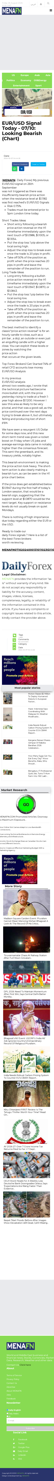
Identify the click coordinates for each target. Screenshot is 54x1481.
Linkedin (22, 1455)
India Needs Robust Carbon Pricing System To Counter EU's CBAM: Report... (26, 1076)
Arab (36, 75)
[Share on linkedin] (21, 168)
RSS (20, 1459)
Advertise (11, 1387)
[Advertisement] (27, 42)
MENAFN (9, 180)
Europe (24, 75)
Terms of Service (14, 1375)
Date (6, 156)
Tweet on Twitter (38, 164)
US (9, 75)
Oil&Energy (43, 80)
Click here (25, 1365)
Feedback (11, 1399)
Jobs (9, 1395)
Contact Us (12, 1383)
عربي (33, 4)
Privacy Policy (13, 1379)
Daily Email (23, 1451)
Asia (47, 75)
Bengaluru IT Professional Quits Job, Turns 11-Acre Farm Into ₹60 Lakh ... (40, 773)
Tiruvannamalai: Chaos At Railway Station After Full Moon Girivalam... (25, 956)
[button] (41, 4)
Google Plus (23, 1447)
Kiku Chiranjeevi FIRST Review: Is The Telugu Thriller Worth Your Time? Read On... (25, 1112)
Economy (25, 80)
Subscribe (30, 1428)
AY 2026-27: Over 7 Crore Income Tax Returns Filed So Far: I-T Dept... (23, 1147)
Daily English (14, 1410)
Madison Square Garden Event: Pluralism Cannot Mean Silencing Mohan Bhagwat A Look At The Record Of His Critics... (26, 921)
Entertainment (17, 85)
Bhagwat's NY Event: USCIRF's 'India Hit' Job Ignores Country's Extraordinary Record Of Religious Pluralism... (24, 1041)
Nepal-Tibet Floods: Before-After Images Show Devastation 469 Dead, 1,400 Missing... (26, 1221)
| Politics (9, 80)
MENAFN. (20, 1473)
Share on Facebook (20, 164)
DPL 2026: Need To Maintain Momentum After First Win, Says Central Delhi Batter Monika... (25, 994)
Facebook (22, 1439)
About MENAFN (14, 1391)
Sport (37, 85)
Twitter (21, 1443)
